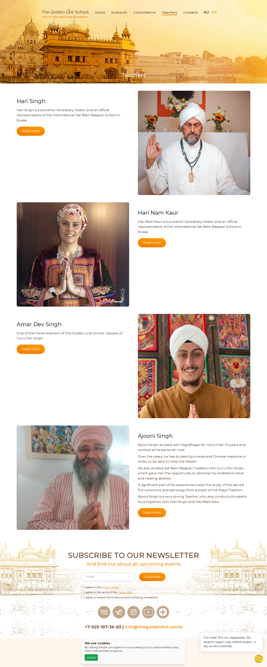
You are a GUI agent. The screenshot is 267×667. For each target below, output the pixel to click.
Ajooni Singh (155, 436)
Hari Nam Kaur (158, 212)
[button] (259, 659)
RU (206, 12)
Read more (30, 131)
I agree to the (101, 587)
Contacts (190, 12)
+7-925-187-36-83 (103, 626)
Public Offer (124, 592)
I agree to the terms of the (108, 592)
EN (214, 12)
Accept (91, 657)
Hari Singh (31, 101)
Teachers (169, 12)
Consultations (144, 12)
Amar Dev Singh (39, 324)
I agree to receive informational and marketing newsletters (121, 597)
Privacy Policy (110, 587)
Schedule (119, 12)
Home (100, 12)
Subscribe (152, 577)
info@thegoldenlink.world (153, 626)
